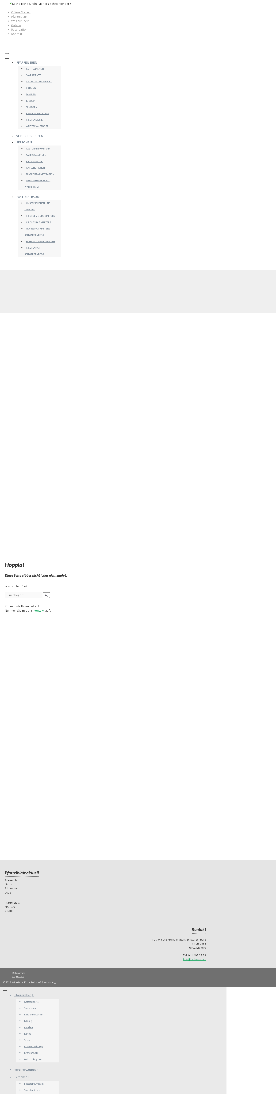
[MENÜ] (7, 53)
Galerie (16, 25)
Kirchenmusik (34, 119)
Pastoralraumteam (38, 148)
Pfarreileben (26, 62)
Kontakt (16, 34)
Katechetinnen (35, 167)
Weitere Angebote (37, 126)
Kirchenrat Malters (38, 222)
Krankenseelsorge (37, 113)
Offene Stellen (21, 12)
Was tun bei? (20, 21)
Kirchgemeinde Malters (40, 215)
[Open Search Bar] (6, 47)
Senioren (31, 107)
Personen (24, 142)
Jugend (30, 100)
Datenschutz (18, 972)
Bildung (31, 87)
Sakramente (33, 75)
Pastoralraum (28, 197)
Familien (31, 94)
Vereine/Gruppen (29, 136)
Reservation (19, 29)
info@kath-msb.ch (194, 959)
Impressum (18, 976)
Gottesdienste (35, 68)
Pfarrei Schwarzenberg (40, 241)
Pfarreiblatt (19, 16)
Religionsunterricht (39, 81)
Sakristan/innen (36, 154)
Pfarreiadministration (40, 174)
